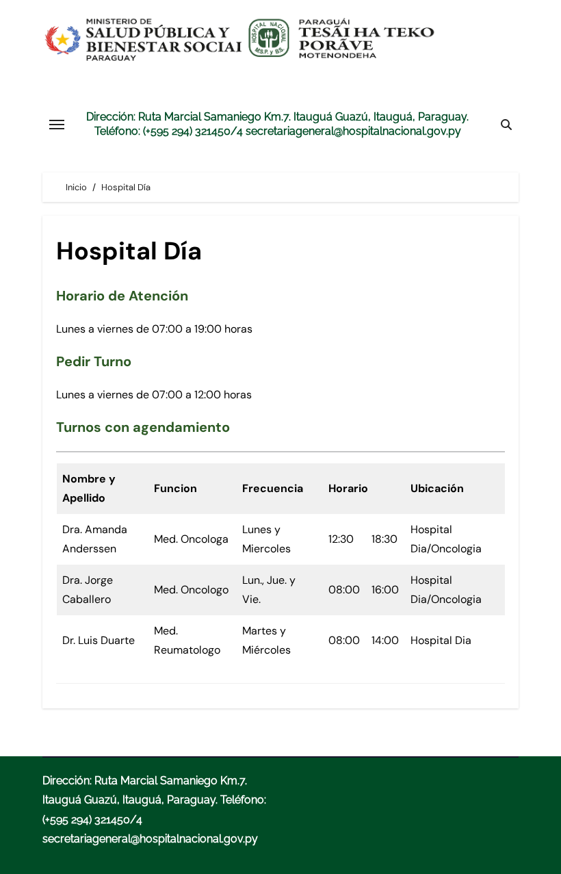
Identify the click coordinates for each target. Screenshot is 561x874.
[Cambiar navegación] (56, 124)
